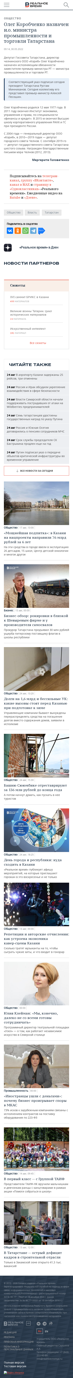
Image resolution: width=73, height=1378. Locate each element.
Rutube (15, 197)
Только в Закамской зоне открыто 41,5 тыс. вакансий (33, 1259)
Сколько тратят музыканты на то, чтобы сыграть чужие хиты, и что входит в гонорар (36, 943)
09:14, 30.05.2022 (13, 49)
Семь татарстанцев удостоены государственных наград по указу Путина (34, 417)
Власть (32, 212)
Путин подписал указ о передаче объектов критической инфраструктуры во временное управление (36, 456)
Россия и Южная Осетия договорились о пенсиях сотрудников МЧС (35, 429)
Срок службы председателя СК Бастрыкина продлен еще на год (32, 442)
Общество (12, 18)
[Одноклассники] (18, 231)
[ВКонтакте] (10, 231)
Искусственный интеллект (28, 330)
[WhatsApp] (25, 231)
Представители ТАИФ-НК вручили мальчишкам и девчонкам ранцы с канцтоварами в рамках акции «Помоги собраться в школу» (36, 1185)
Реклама (9, 1337)
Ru (39, 1331)
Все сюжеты (38, 343)
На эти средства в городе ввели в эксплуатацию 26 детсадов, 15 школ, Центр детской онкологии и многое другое (36, 543)
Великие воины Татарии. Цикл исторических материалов (31, 314)
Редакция (10, 1332)
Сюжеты (17, 285)
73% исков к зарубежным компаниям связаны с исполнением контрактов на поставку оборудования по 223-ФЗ (36, 1106)
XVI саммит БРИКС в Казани (29, 299)
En (46, 1331)
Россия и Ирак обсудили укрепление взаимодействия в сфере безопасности (36, 389)
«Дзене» (30, 197)
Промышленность (16, 1090)
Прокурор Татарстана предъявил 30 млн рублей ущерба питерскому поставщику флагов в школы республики (36, 626)
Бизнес (8, 610)
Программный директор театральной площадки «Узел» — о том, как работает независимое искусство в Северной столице (36, 1024)
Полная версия (14, 1362)
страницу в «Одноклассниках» (30, 186)
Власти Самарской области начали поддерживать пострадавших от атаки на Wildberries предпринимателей (35, 403)
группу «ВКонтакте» (37, 180)
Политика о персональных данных (18, 1348)
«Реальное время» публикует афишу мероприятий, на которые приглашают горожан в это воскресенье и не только (33, 868)
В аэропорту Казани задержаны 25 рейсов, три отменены (35, 376)
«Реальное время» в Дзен (38, 247)
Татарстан (52, 212)
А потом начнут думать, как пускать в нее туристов (35, 791)
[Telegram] (33, 231)
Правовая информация (18, 1341)
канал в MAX (20, 184)
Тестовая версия (15, 1366)
